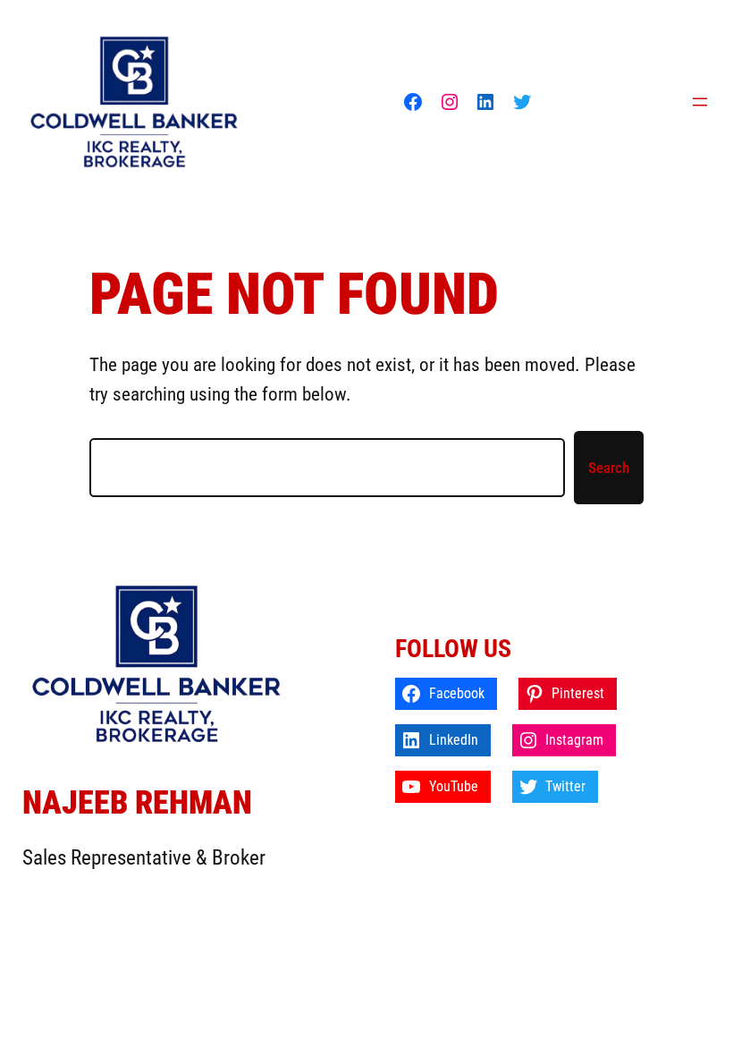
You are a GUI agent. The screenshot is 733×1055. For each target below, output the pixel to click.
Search (608, 468)
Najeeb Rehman (137, 803)
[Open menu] (700, 102)
